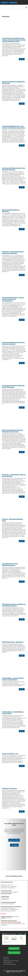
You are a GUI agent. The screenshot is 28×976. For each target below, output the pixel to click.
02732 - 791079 (14, 840)
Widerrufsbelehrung (7, 962)
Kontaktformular (14, 948)
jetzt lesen (22, 59)
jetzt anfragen (14, 845)
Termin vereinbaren (14, 952)
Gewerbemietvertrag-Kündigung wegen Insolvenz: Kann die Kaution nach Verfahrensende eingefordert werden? (14, 39)
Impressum (5, 957)
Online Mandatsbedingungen (9, 964)
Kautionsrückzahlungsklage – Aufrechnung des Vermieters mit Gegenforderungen (13, 299)
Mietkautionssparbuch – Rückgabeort (12, 642)
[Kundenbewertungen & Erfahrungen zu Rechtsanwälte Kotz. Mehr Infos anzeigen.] (14, 944)
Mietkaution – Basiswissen (9, 788)
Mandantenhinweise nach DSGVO (10, 960)
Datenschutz (6, 959)
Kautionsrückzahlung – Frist (10, 753)
